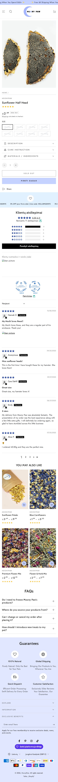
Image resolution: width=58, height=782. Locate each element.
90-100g (45, 134)
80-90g (32, 134)
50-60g (45, 128)
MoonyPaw (7, 98)
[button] (10, 12)
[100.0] (21, 286)
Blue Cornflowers (38, 515)
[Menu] (3, 12)
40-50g (33, 128)
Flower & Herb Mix (38, 574)
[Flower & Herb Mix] (43, 548)
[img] (8, 311)
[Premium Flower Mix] (15, 548)
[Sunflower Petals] (15, 489)
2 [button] (25, 457)
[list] (29, 673)
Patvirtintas (27, 296)
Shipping (5, 116)
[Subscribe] (54, 725)
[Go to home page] (32, 11)
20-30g (8, 128)
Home (4, 93)
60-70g (8, 134)
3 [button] (29, 457)
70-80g (20, 134)
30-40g (20, 128)
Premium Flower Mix (11, 574)
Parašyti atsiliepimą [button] (29, 246)
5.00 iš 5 (36, 217)
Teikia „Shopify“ (29, 776)
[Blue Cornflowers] (43, 489)
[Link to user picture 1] (8, 338)
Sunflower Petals (10, 515)
